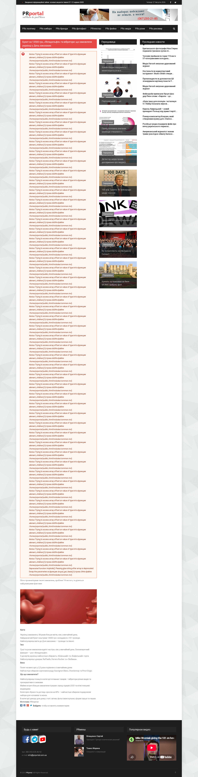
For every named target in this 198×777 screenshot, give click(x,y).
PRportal (29, 773)
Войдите (37, 706)
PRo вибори (46, 28)
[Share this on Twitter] (31, 706)
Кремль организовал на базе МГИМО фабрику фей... (115, 283)
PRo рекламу (155, 28)
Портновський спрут (111, 101)
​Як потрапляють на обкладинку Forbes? (116, 252)
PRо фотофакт (79, 28)
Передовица (108, 41)
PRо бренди (62, 28)
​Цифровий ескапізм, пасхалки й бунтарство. (117, 222)
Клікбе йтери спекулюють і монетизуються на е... (114, 69)
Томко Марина (93, 748)
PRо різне (140, 28)
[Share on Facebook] (24, 706)
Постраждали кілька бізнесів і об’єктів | (40, 2)
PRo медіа (126, 28)
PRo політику (28, 28)
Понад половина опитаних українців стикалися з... (114, 130)
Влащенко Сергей (94, 736)
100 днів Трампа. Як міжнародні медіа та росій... (116, 191)
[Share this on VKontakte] (21, 706)
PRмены (81, 729)
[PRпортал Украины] (33, 15)
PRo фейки (110, 28)
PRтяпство (96, 28)
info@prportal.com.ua (37, 755)
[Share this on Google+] (28, 706)
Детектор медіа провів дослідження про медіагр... (114, 161)
